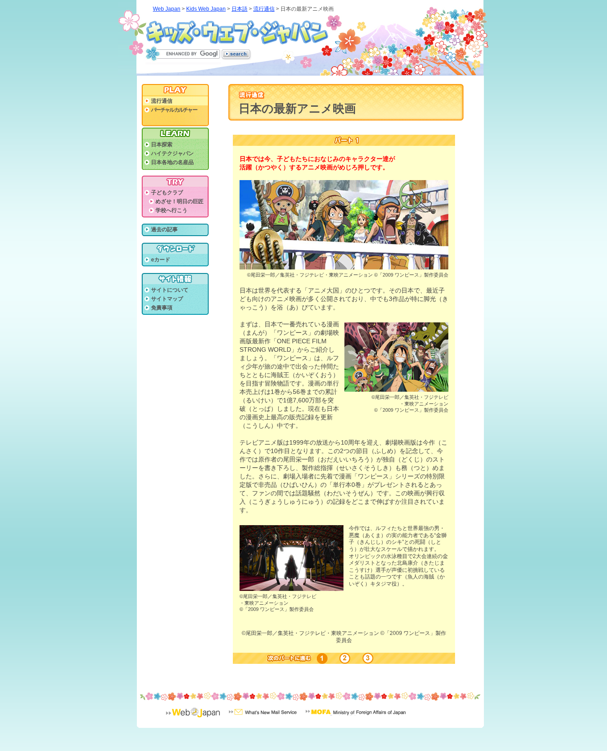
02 (345, 658)
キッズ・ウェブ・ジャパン (237, 32)
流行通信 (264, 9)
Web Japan (166, 9)
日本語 (240, 9)
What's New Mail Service (263, 718)
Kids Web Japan (206, 9)
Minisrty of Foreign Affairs (356, 718)
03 (367, 658)
